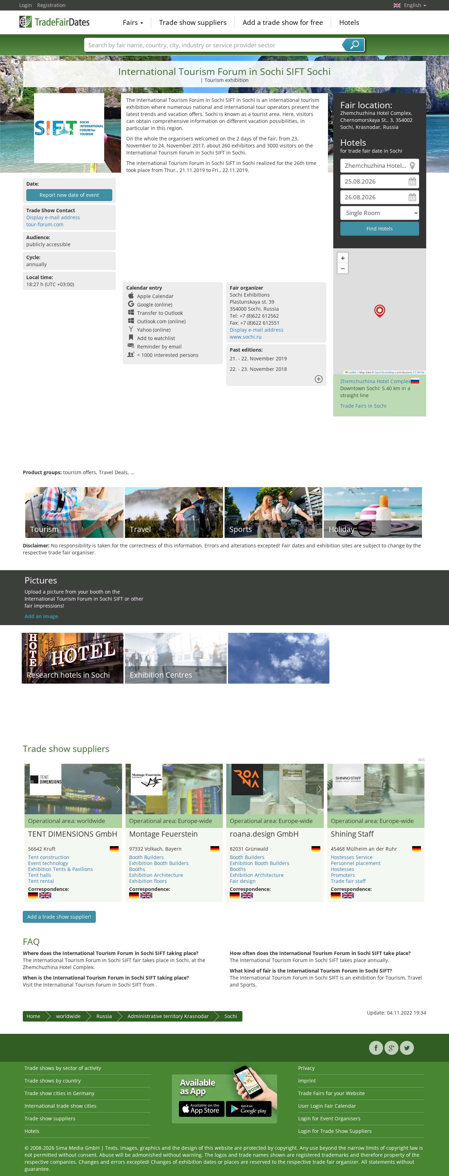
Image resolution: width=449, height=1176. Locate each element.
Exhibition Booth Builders (159, 863)
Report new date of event (69, 195)
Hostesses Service (352, 857)
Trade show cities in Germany (59, 1093)
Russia (104, 1016)
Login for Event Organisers (329, 1118)
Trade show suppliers (193, 22)
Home (33, 1016)
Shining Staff (352, 834)
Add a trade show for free (283, 22)
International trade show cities (60, 1105)
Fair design (243, 881)
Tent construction (48, 857)
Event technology (48, 863)
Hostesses (342, 869)
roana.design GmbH (264, 834)
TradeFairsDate (54, 22)
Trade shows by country (53, 1080)
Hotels (349, 22)
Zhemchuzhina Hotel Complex (375, 381)
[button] (380, 311)
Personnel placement (356, 863)
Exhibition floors (148, 881)
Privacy (306, 1068)
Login (25, 5)
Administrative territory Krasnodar (168, 1016)
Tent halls (39, 875)
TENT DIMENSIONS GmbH (72, 834)
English (413, 5)
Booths (137, 869)
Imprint (307, 1080)
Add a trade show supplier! (59, 916)
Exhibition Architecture (156, 875)
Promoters (343, 875)
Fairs (131, 22)
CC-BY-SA (418, 372)
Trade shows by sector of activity (63, 1068)
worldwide (68, 1016)
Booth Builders (146, 857)
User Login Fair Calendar (327, 1105)
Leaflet (352, 372)
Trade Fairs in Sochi (363, 405)
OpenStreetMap (385, 372)
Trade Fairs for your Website (331, 1093)
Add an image (41, 616)
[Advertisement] (224, 226)
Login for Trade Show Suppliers (335, 1131)
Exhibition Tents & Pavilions (60, 869)
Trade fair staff (348, 881)
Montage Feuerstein (163, 834)
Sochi (230, 1016)
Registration (51, 5)
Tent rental (41, 881)
